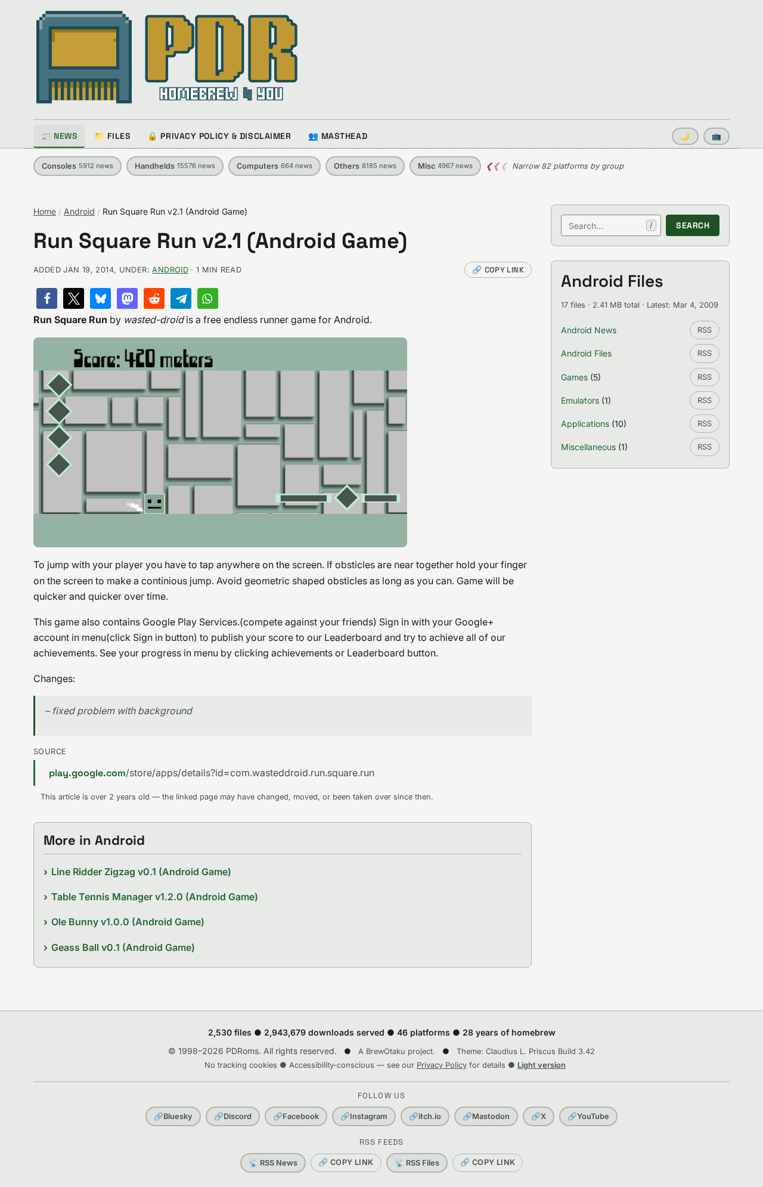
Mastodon (486, 1116)
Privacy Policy (442, 1065)
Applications (585, 424)
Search (692, 225)
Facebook (296, 1116)
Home (44, 211)
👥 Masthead (338, 136)
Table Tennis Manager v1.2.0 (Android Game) (154, 897)
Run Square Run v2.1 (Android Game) (220, 241)
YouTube (588, 1116)
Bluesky (173, 1116)
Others (365, 166)
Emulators (580, 400)
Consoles (77, 166)
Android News (588, 330)
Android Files (586, 353)
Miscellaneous (588, 447)
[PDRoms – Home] (167, 57)
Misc (445, 166)
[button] (46, 298)
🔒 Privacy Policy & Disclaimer (219, 136)
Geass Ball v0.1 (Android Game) (123, 947)
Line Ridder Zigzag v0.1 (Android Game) (141, 872)
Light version (541, 1065)
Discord (233, 1116)
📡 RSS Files (417, 1162)
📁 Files (112, 136)
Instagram (363, 1116)
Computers (274, 166)
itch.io (425, 1116)
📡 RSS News (273, 1162)
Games (574, 377)
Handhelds (175, 166)
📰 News (59, 136)
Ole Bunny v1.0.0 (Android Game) (127, 922)
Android (79, 211)
